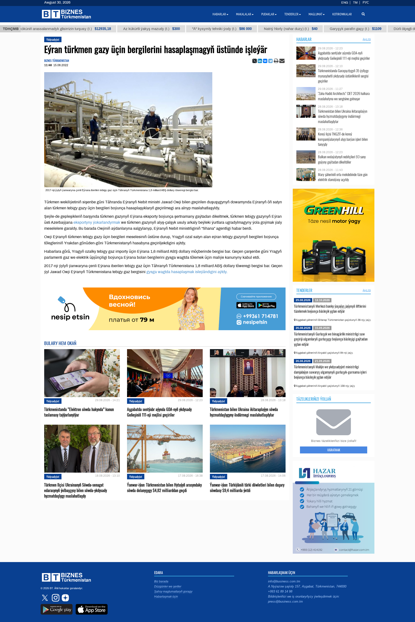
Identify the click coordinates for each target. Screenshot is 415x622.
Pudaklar (267, 14)
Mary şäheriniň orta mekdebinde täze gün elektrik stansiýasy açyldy (342, 177)
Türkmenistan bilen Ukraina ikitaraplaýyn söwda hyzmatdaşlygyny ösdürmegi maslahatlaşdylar (244, 412)
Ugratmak (333, 449)
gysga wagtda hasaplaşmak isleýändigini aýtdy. (186, 272)
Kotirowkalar (342, 14)
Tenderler (304, 290)
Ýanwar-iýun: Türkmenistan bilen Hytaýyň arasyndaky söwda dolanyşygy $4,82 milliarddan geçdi (164, 487)
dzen (64, 598)
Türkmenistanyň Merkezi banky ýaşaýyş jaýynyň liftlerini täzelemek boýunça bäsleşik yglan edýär (330, 308)
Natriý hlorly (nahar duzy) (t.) (272, 29)
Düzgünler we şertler (167, 586)
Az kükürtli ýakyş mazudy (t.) (132, 29)
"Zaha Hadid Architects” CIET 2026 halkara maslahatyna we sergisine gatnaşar (344, 96)
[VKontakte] (265, 61)
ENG (344, 2)
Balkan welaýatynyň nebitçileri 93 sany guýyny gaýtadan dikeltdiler (342, 159)
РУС (366, 2)
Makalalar (243, 14)
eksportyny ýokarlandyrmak (96, 222)
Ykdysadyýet (52, 39)
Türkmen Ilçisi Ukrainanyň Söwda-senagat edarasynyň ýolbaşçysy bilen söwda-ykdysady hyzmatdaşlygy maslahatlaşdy (75, 490)
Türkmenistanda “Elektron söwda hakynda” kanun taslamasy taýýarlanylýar (79, 412)
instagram (55, 598)
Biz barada (161, 581)
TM (355, 2)
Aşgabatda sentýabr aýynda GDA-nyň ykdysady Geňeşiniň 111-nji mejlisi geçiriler (159, 412)
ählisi (367, 39)
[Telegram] (270, 61)
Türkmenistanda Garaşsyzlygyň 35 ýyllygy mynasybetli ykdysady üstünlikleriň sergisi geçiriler (343, 76)
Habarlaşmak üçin (166, 596)
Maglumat (315, 14)
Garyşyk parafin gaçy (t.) (337, 29)
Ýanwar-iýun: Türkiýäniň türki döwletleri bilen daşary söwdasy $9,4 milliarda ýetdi (247, 487)
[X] (254, 61)
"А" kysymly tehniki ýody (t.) (203, 29)
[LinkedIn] (260, 61)
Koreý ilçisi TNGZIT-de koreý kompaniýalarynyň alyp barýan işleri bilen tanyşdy (343, 139)
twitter (45, 598)
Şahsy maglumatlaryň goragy (173, 591)
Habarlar (303, 39)
